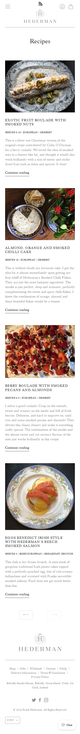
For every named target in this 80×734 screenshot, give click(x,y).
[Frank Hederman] (40, 18)
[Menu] (7, 6)
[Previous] (26, 615)
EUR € (10, 720)
